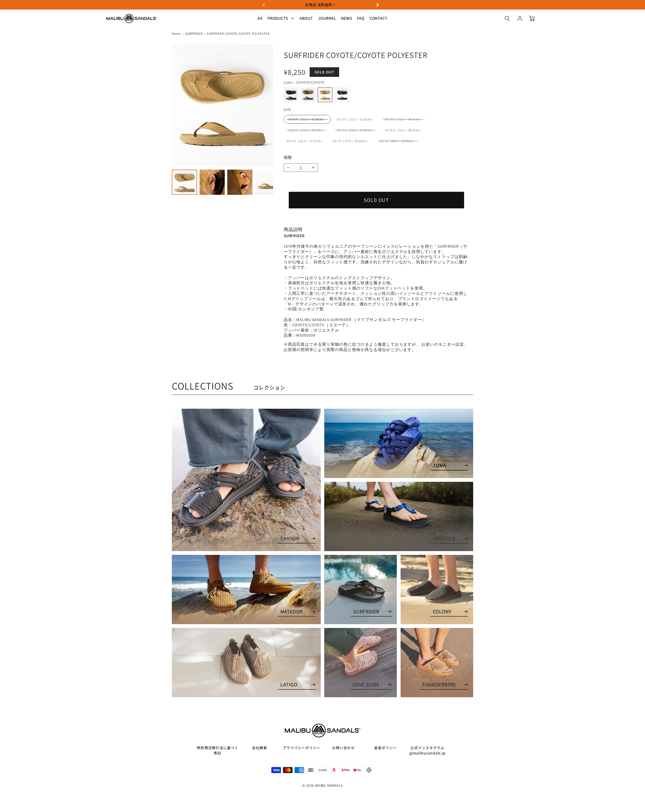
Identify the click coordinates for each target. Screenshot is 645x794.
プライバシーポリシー (301, 747)
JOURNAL (327, 18)
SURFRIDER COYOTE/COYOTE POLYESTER (238, 33)
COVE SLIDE (366, 684)
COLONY (442, 611)
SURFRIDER (194, 33)
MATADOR (291, 611)
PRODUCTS (278, 18)
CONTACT (379, 18)
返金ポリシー (385, 747)
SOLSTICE (444, 538)
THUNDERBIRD (439, 684)
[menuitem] (260, 18)
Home (176, 33)
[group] (320, 5)
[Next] (377, 4)
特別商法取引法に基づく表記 (217, 750)
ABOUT (306, 18)
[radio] (291, 94)
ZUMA (439, 465)
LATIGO (288, 684)
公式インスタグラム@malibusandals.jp (427, 750)
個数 (288, 157)
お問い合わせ (343, 747)
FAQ (361, 18)
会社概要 (259, 747)
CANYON (290, 538)
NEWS (346, 18)
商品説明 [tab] (293, 229)
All (260, 18)
